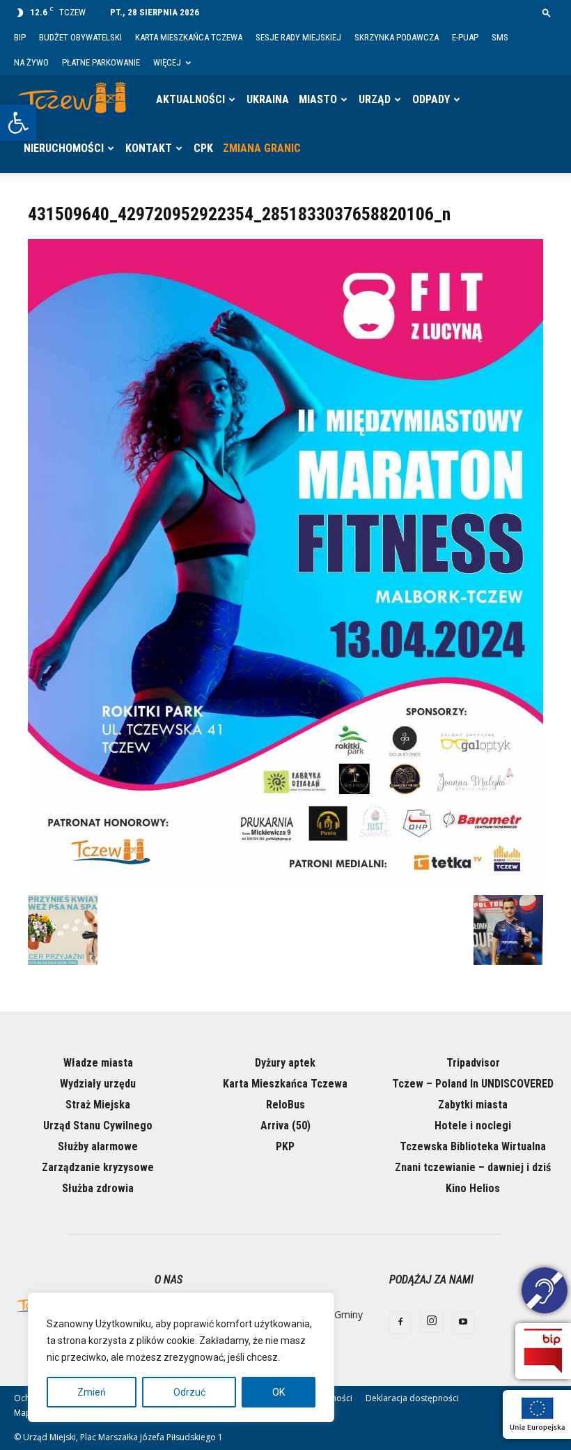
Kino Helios (473, 1188)
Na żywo (31, 62)
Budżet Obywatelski (80, 37)
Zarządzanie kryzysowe (98, 1167)
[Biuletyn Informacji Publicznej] (543, 1351)
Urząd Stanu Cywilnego (97, 1125)
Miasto (318, 99)
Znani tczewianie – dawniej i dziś (473, 1167)
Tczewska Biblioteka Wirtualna (473, 1146)
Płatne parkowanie (101, 62)
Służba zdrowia (98, 1188)
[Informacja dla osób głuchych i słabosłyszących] (545, 1292)
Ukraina (268, 99)
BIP (20, 37)
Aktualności (190, 99)
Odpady (431, 99)
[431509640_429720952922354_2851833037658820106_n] (285, 880)
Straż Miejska (97, 1104)
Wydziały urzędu (98, 1083)
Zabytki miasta (473, 1104)
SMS (500, 37)
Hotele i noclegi (473, 1125)
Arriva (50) (285, 1125)
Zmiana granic (262, 148)
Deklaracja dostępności (412, 1398)
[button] (18, 123)
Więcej (167, 62)
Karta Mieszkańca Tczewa (188, 37)
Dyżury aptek (285, 1062)
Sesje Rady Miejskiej (298, 37)
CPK (203, 148)
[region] (181, 1357)
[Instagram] (432, 1322)
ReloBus (285, 1104)
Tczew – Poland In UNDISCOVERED (473, 1083)
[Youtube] (463, 1322)
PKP (285, 1146)
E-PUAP (465, 37)
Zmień (91, 1392)
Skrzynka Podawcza (396, 37)
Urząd (375, 99)
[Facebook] (400, 1322)
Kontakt (148, 148)
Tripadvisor (473, 1062)
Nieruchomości (64, 148)
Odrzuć (189, 1392)
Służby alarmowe (98, 1146)
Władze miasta (98, 1062)
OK (278, 1392)
